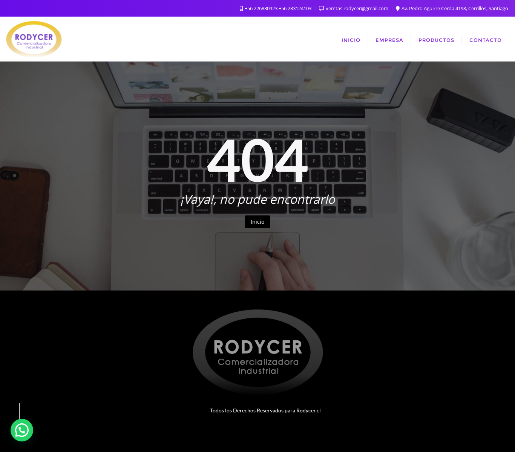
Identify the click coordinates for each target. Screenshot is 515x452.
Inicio (257, 221)
